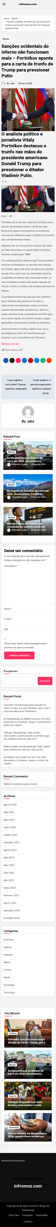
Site (6, 629)
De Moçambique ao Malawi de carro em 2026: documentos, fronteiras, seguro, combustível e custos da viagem (27, 721)
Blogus (43, 1206)
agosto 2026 (10, 804)
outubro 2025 (10, 835)
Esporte (8, 947)
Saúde (7, 977)
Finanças (8, 954)
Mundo (6, 39)
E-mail (8, 619)
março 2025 (10, 888)
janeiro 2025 (10, 903)
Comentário (10, 566)
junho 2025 (9, 865)
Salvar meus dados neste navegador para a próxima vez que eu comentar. (25, 645)
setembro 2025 (12, 842)
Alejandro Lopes (19, 464)
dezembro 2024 (12, 910)
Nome (8, 609)
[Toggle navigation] (4, 4)
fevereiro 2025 (11, 895)
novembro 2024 (12, 918)
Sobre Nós (13, 1215)
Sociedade (9, 985)
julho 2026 (9, 812)
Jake (12, 83)
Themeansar (28, 1210)
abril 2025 (9, 880)
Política (7, 970)
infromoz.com (28, 1185)
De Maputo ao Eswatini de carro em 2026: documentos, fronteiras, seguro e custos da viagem (28, 493)
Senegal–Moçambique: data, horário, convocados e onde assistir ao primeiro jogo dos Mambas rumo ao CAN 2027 (27, 735)
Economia (9, 939)
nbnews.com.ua (9, 343)
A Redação (27, 1215)
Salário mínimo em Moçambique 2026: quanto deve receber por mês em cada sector (27, 1136)
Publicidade (42, 1215)
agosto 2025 (10, 850)
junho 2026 (9, 819)
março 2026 (10, 827)
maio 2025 (9, 872)
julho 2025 (9, 857)
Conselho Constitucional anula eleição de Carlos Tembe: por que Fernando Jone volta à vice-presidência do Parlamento (27, 708)
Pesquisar (11, 671)
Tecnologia (9, 992)
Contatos (28, 1221)
